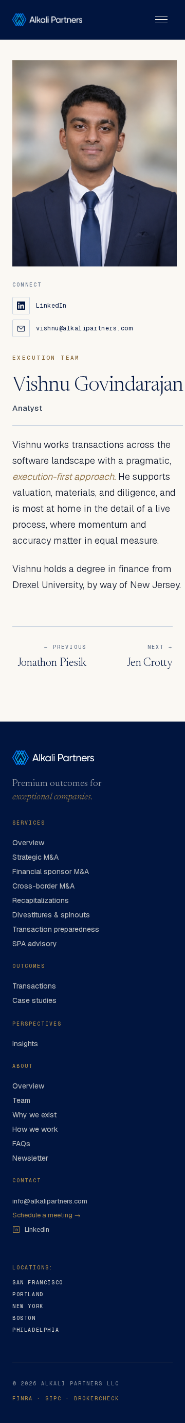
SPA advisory (34, 943)
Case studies (34, 1000)
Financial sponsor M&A (50, 871)
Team (21, 1100)
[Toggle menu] (161, 19)
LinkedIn (37, 1229)
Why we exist (34, 1114)
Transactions (34, 986)
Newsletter (30, 1158)
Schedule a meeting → (46, 1215)
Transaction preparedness (55, 929)
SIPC (53, 1398)
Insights (25, 1043)
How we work (35, 1129)
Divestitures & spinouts (51, 914)
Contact (26, 1180)
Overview (28, 842)
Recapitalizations (40, 900)
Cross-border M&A (43, 886)
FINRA (22, 1398)
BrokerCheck (96, 1398)
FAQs (21, 1143)
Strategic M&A (35, 857)
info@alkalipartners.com (49, 1201)
